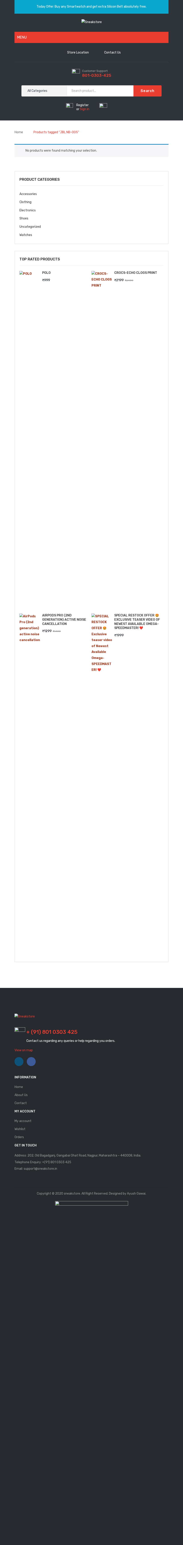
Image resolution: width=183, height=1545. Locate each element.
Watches (25, 235)
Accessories (28, 194)
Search (147, 91)
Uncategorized (30, 227)
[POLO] (29, 439)
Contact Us (112, 52)
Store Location (78, 52)
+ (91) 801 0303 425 (51, 1032)
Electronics (27, 210)
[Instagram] (19, 1061)
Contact (21, 1103)
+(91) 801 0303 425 (56, 1162)
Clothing (25, 202)
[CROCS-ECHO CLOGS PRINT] (102, 439)
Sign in (84, 109)
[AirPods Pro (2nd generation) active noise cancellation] (29, 781)
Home (19, 132)
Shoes (23, 218)
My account (23, 1121)
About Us (21, 1095)
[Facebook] (31, 1061)
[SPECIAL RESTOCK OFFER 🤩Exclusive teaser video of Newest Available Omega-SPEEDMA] (102, 781)
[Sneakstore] (91, 22)
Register (82, 105)
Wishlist (20, 1129)
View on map (24, 1050)
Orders (19, 1137)
